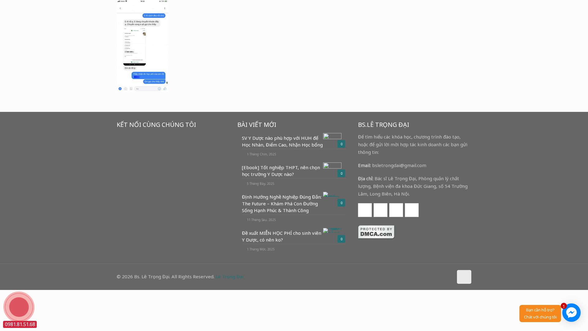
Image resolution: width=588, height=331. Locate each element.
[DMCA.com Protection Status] (376, 237)
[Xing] (447, 276)
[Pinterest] (439, 276)
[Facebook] (423, 276)
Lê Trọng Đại (229, 276)
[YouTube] (431, 276)
